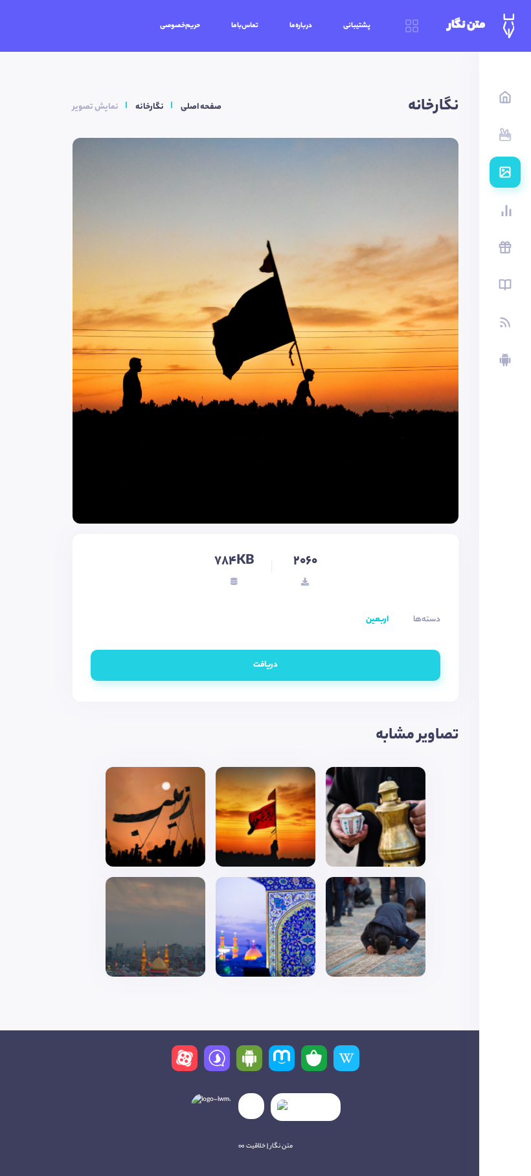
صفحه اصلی (201, 107)
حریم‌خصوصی (180, 26)
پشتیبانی (356, 26)
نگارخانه (149, 107)
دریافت (265, 665)
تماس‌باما (244, 26)
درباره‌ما (300, 26)
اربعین (377, 620)
